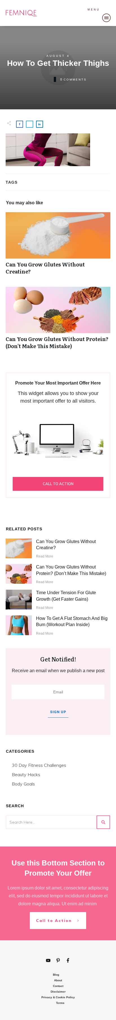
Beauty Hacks (26, 774)
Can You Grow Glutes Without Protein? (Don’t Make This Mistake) (58, 321)
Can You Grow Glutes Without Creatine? (58, 246)
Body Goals (23, 784)
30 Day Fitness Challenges (39, 765)
